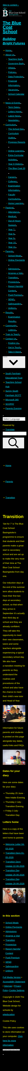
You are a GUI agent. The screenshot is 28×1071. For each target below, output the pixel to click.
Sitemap (8, 986)
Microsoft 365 (12, 399)
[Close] (3, 1054)
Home (8, 465)
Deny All (17, 1049)
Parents (9, 481)
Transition (10, 497)
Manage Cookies (11, 1049)
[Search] (13, 443)
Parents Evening (13, 408)
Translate (10, 429)
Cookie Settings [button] (16, 990)
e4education (9, 1014)
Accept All (5, 1049)
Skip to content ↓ (11, 5)
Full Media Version (12, 977)
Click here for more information (13, 1040)
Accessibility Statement (14, 981)
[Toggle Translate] (3, 415)
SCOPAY (9, 404)
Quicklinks (5, 356)
